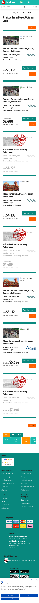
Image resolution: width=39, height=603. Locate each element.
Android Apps (5, 508)
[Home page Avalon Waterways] (31, 347)
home (4, 13)
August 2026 (7, 440)
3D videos (4, 490)
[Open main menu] (36, 7)
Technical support (26, 473)
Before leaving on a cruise (9, 477)
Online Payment (25, 503)
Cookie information (26, 480)
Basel (14, 60)
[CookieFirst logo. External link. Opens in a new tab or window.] (2, 582)
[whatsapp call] (21, 2)
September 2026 (16, 440)
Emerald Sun (7, 55)
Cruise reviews (25, 500)
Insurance (24, 483)
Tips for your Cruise (7, 480)
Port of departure (15, 13)
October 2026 (25, 440)
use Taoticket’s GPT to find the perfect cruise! (22, 560)
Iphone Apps (5, 505)
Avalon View (7, 347)
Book (32, 73)
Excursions (5, 487)
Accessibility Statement (27, 487)
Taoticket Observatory (27, 507)
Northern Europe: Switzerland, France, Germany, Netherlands (18, 49)
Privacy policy (34, 580)
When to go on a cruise (8, 483)
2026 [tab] (6, 435)
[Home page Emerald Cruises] (31, 55)
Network (4, 501)
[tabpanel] (19, 441)
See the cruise (28, 68)
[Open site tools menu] (36, 2)
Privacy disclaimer (26, 477)
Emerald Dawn (7, 200)
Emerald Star (7, 105)
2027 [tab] (13, 435)
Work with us (24, 490)
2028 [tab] (19, 435)
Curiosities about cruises (9, 473)
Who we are (5, 498)
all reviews (8, 465)
